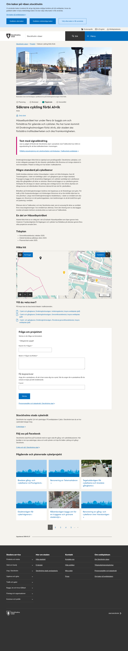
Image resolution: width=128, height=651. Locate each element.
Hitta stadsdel (41, 559)
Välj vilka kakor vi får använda (72, 21)
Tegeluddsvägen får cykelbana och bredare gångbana (93, 483)
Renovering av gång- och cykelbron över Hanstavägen (96, 513)
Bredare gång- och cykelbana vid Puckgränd (29, 481)
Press (67, 576)
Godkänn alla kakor (17, 21)
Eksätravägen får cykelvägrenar (25, 513)
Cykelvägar (20, 427)
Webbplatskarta (114, 29)
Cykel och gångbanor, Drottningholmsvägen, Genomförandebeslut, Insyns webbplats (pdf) (49, 316)
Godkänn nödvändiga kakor (42, 21)
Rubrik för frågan (25, 346)
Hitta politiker (69, 565)
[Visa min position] (20, 294)
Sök (76, 36)
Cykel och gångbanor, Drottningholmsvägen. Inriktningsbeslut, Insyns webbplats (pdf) (49, 311)
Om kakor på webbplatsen (15, 15)
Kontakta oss (69, 559)
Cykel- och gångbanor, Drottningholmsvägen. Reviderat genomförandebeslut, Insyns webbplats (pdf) (49, 321)
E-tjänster (39, 565)
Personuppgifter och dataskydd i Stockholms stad (36, 403)
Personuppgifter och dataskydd (106, 571)
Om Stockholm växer (102, 559)
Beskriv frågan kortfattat (28, 356)
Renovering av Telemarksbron (64, 480)
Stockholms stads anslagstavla (47, 571)
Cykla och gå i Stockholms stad (27, 447)
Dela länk (22, 115)
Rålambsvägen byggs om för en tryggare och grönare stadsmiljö (63, 514)
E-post (21, 383)
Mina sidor (69, 571)
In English (100, 29)
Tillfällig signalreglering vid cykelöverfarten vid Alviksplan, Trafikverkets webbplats (48, 151)
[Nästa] (77, 527)
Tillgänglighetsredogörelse (104, 565)
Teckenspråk (88, 29)
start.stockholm (114, 613)
